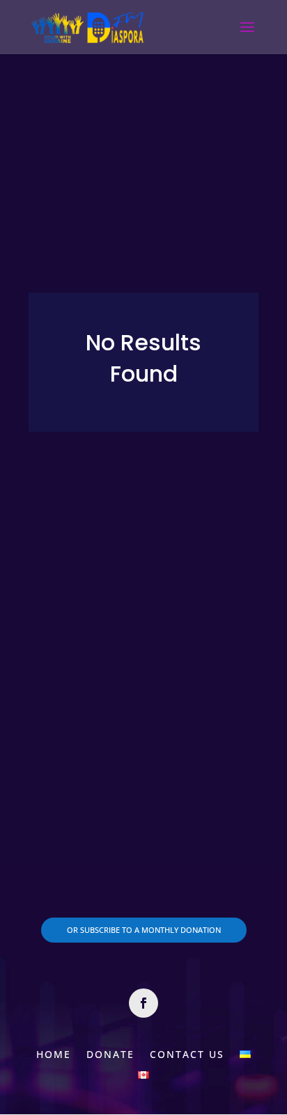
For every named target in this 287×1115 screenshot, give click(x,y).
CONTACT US (187, 1053)
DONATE (110, 1053)
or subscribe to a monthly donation (144, 930)
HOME (53, 1053)
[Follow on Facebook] (143, 1003)
